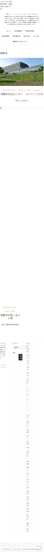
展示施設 (37, 90)
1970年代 (28, 356)
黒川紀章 (27, 530)
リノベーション (27, 409)
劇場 (27, 447)
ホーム (9, 31)
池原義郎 (27, 504)
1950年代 (28, 344)
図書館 (13, 311)
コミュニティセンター (27, 392)
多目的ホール (29, 90)
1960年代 (28, 350)
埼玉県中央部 (29, 31)
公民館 (27, 437)
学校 (27, 487)
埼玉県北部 (16, 36)
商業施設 (27, 463)
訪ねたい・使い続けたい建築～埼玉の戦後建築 (22, 549)
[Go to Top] (39, 548)
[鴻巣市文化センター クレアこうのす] (22, 72)
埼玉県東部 (18, 31)
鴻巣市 (14, 90)
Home (3, 365)
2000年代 (21, 90)
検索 (14, 353)
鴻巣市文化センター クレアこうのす (22, 94)
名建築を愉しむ (27, 455)
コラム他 (36, 36)
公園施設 (27, 431)
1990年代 (7, 311)
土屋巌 (27, 474)
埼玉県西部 (5, 36)
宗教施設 (27, 492)
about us (3, 367)
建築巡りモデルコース (20, 41)
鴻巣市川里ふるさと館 (10, 316)
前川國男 (27, 443)
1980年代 (28, 362)
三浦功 (27, 417)
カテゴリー (15, 344)
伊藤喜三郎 (27, 424)
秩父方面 (27, 36)
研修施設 (27, 510)
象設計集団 (27, 517)
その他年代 (27, 381)
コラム (27, 401)
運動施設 (27, 524)
